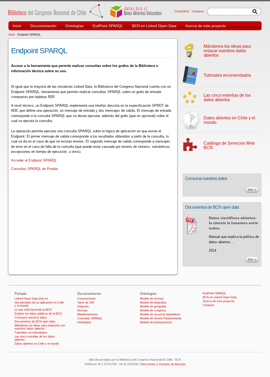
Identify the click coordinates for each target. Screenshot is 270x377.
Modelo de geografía (153, 306)
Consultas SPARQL (89, 318)
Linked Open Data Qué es (31, 298)
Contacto (198, 11)
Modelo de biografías (153, 302)
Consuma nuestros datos (31, 317)
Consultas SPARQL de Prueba (34, 169)
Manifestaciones (87, 314)
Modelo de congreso (153, 310)
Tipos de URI (85, 302)
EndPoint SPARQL (108, 26)
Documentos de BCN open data (35, 321)
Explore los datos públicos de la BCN (38, 313)
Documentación (43, 26)
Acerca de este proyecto (205, 26)
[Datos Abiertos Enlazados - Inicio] (85, 17)
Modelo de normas (152, 298)
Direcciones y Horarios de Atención (163, 364)
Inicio (17, 26)
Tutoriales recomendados (227, 75)
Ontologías (74, 26)
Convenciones (86, 298)
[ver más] (252, 192)
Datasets (83, 306)
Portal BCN (182, 11)
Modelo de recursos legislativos (160, 314)
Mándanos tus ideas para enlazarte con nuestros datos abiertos (40, 327)
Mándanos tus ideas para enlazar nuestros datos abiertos (227, 50)
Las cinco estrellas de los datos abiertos (227, 97)
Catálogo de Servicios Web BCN (229, 145)
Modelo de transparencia (156, 322)
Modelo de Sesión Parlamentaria (160, 318)
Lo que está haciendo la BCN (33, 309)
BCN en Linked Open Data (154, 26)
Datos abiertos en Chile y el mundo (229, 120)
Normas (82, 310)
